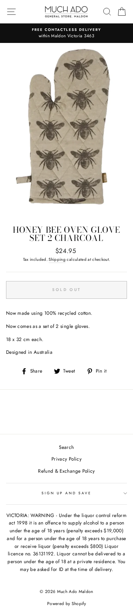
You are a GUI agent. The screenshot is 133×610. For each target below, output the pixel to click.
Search (66, 447)
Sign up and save (66, 493)
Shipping (57, 259)
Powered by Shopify (66, 603)
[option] (66, 33)
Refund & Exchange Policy (66, 470)
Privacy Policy (66, 458)
